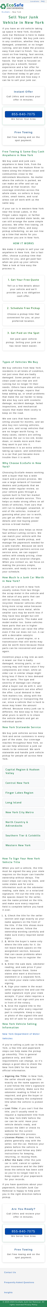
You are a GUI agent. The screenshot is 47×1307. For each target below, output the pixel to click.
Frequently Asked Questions (19, 1282)
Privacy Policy (30, 1305)
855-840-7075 (23, 114)
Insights (8, 1292)
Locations (34, 1)
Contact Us (10, 1272)
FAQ (43, 1)
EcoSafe (6, 12)
